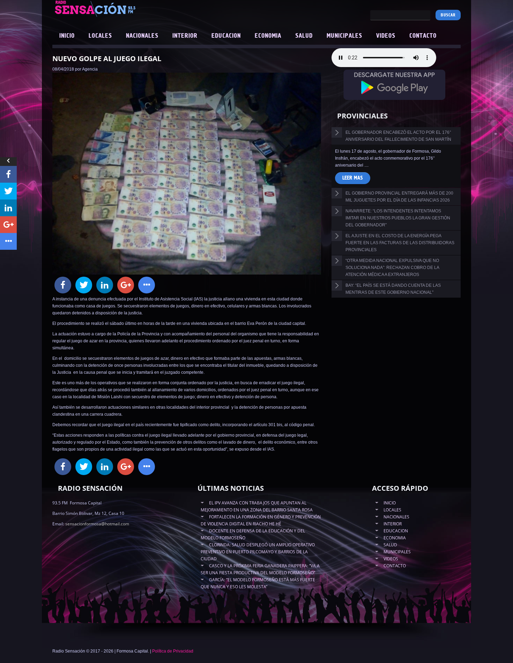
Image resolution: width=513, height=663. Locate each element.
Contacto (423, 36)
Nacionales (142, 36)
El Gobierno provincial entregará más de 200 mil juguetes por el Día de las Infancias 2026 (399, 197)
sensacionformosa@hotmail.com (97, 524)
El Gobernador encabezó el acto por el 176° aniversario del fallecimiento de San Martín (398, 136)
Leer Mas (352, 178)
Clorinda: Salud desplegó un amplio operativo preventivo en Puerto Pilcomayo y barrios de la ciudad (258, 552)
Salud (304, 36)
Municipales (344, 36)
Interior (185, 36)
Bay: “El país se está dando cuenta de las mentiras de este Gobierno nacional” (393, 289)
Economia (268, 36)
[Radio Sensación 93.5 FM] (134, 8)
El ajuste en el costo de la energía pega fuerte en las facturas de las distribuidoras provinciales (399, 242)
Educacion (226, 36)
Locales (100, 36)
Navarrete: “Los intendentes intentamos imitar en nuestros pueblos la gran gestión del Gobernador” (397, 218)
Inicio (67, 36)
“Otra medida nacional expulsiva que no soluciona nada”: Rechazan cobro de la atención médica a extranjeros (392, 267)
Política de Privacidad (172, 651)
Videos (385, 36)
